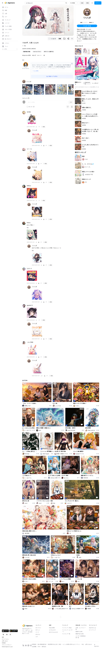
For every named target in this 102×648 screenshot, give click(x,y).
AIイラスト (38, 627)
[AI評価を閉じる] (72, 64)
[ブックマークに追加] (64, 38)
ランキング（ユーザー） (67, 630)
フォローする (87, 26)
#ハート (40, 55)
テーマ (37, 632)
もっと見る (36, 70)
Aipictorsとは (92, 627)
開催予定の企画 (79, 633)
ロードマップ (92, 630)
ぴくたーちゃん (5, 639)
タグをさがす (52, 630)
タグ (37, 636)
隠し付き (31, 106)
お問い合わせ (5, 641)
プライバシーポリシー (6, 644)
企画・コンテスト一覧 (81, 628)
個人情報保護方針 (42, 644)
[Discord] (26, 645)
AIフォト (38, 630)
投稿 (87, 3)
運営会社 (44, 646)
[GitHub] (31, 645)
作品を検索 (52, 627)
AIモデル (38, 634)
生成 (82, 3)
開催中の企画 (79, 631)
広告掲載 (34, 646)
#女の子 (34, 55)
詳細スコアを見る (52, 76)
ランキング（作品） (67, 627)
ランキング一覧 (66, 633)
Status (39, 646)
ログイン (98, 3)
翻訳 (23, 60)
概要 (3, 637)
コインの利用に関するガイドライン (71, 644)
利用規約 (4, 643)
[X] (23, 645)
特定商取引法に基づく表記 (54, 644)
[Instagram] (28, 645)
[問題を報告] (39, 127)
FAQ (83, 644)
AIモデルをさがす (53, 632)
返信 (44, 126)
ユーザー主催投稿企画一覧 (81, 636)
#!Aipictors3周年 (26, 55)
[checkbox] (27, 106)
